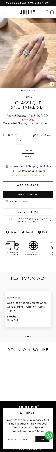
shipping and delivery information (28, 220)
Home (27, 96)
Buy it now (28, 194)
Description (28, 211)
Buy (18, 392)
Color (28, 150)
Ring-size (28, 135)
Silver (28, 156)
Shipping (23, 123)
